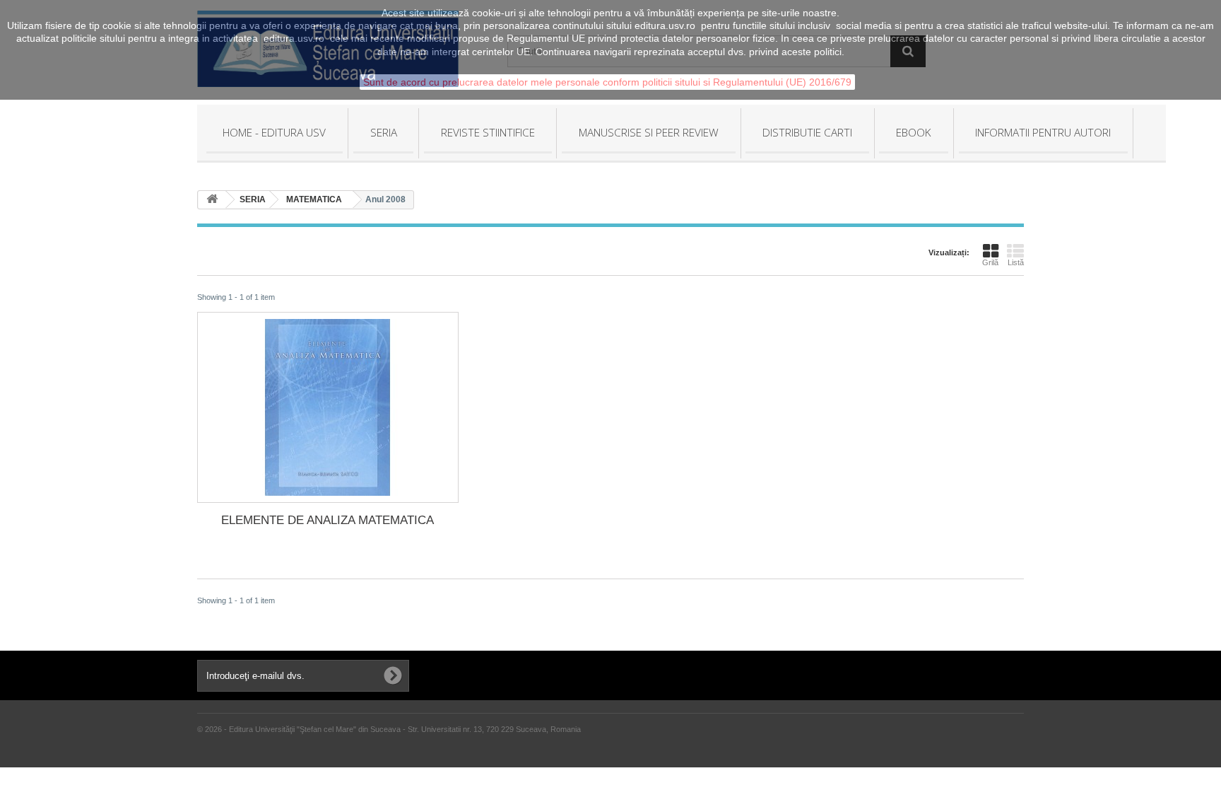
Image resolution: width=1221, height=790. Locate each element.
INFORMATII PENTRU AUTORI (1043, 132)
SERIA (383, 132)
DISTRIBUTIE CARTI (807, 132)
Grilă (990, 262)
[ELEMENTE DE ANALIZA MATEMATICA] (328, 407)
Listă (1016, 262)
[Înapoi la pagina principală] (212, 200)
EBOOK (913, 132)
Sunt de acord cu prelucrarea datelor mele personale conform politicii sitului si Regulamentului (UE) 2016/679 (607, 82)
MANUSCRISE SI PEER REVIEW (649, 132)
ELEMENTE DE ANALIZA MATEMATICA (327, 520)
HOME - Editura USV (274, 132)
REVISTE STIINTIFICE (488, 132)
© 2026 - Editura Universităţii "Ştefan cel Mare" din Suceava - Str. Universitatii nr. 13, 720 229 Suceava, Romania (389, 729)
